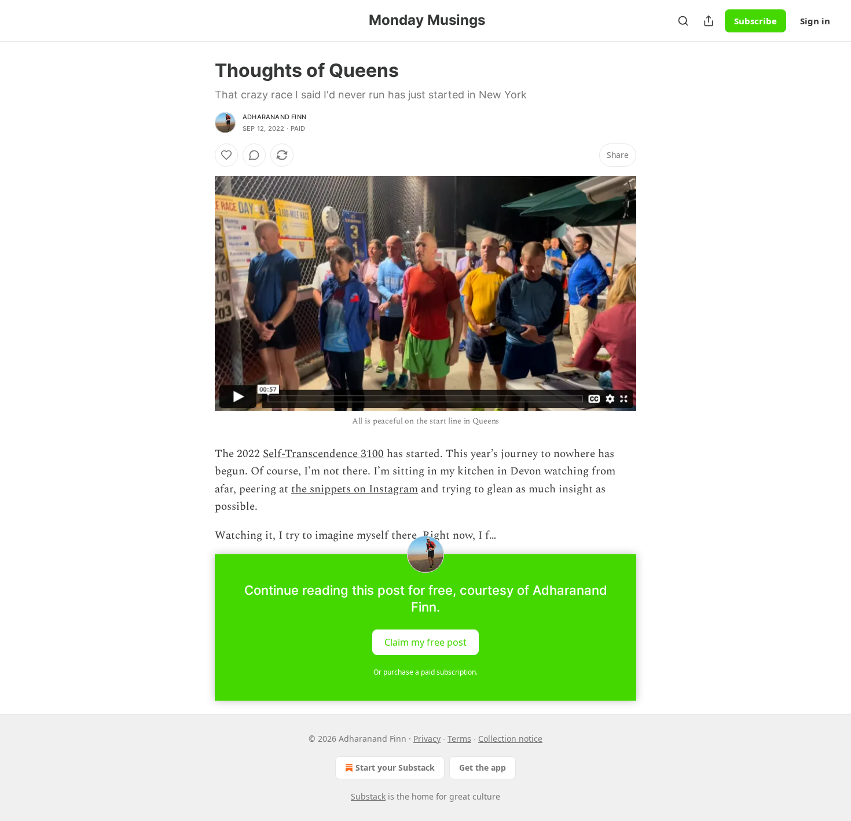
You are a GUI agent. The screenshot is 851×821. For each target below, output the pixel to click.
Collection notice (510, 738)
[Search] (683, 20)
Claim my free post (425, 641)
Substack (368, 796)
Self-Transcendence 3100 (323, 454)
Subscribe (755, 21)
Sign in (815, 21)
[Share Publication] (708, 20)
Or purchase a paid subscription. (425, 672)
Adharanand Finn (274, 117)
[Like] (226, 155)
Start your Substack (395, 767)
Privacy (427, 738)
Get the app (482, 767)
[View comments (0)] (254, 155)
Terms (459, 738)
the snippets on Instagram (354, 489)
